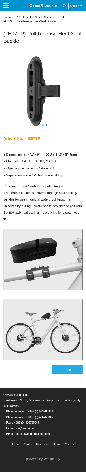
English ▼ (76, 5)
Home (7, 17)
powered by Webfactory (43, 459)
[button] (39, 125)
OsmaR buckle (43, 5)
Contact (70, 444)
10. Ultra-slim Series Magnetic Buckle (41, 17)
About (27, 444)
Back (67, 370)
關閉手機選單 (6, 5)
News (56, 444)
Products (42, 444)
